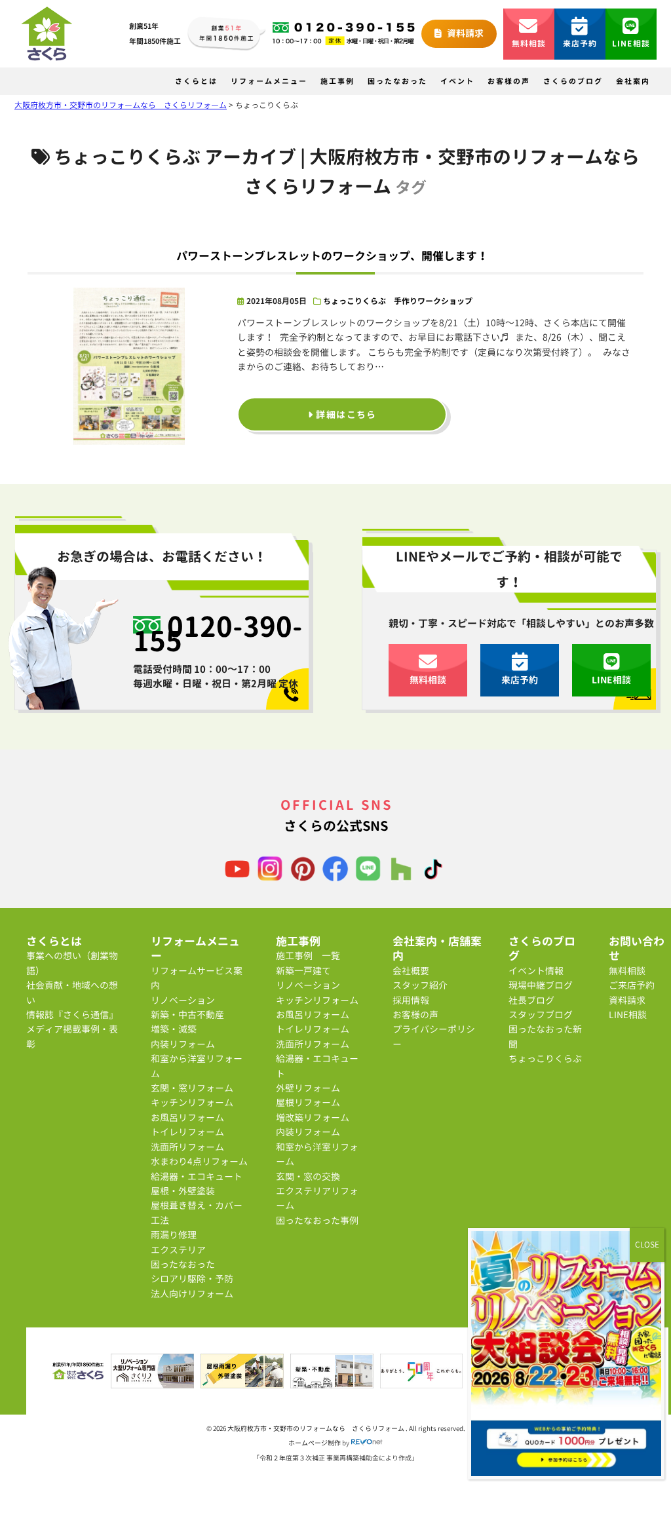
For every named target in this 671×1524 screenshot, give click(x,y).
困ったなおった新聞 (545, 1036)
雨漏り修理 (174, 1235)
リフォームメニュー (269, 81)
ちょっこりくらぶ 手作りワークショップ (397, 301)
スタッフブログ (540, 1014)
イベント (457, 81)
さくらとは (196, 81)
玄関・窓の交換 (308, 1176)
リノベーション (183, 1000)
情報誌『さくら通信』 (72, 1014)
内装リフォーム (183, 1044)
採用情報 (411, 1000)
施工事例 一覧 (308, 955)
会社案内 (633, 81)
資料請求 (464, 33)
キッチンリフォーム (192, 1102)
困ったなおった (397, 81)
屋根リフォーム (308, 1102)
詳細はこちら (345, 414)
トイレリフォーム (187, 1132)
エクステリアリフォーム (317, 1198)
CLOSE (647, 1244)
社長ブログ (531, 1000)
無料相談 (529, 43)
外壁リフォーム (308, 1088)
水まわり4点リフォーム (199, 1161)
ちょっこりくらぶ (545, 1058)
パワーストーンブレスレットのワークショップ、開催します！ (332, 255)
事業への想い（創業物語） (72, 962)
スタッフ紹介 (420, 985)
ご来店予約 (632, 985)
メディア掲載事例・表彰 (72, 1036)
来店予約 (580, 43)
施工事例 (337, 81)
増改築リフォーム (312, 1117)
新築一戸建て (303, 970)
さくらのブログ (573, 81)
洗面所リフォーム (187, 1147)
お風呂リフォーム (187, 1117)
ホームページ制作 (314, 1442)
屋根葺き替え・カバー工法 (196, 1212)
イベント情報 (536, 970)
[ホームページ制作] (367, 1442)
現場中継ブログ (540, 985)
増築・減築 (174, 1029)
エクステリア (178, 1250)
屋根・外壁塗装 (183, 1191)
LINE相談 (631, 43)
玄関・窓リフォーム (192, 1088)
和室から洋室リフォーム (196, 1065)
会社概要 (411, 970)
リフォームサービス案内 (196, 977)
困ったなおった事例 (317, 1220)
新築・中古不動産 (187, 1014)
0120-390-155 (218, 633)
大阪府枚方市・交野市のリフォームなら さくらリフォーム (316, 1428)
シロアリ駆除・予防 (192, 1278)
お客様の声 (509, 81)
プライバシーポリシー (434, 1036)
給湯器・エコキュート (196, 1176)
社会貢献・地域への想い (72, 992)
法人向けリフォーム (192, 1293)
